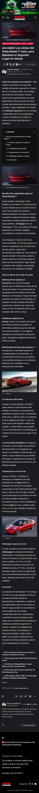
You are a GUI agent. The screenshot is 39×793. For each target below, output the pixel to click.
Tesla (30, 43)
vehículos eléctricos (14, 111)
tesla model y (23, 688)
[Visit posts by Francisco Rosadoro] (4, 72)
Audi (11, 505)
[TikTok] (33, 704)
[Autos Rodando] (19, 17)
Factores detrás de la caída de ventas (18, 144)
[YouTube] (28, 704)
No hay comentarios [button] (29, 725)
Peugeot (21, 224)
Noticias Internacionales (11, 43)
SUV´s (24, 43)
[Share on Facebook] (7, 64)
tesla (16, 688)
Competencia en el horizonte (19, 152)
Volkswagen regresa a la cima (19, 156)
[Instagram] (31, 704)
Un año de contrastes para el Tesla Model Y (17, 138)
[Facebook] (29, 784)
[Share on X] (10, 64)
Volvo (19, 483)
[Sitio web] (23, 704)
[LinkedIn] (36, 704)
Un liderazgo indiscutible (17, 148)
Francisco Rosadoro (13, 69)
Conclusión (13, 160)
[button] (4, 17)
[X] (25, 704)
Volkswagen (7, 552)
